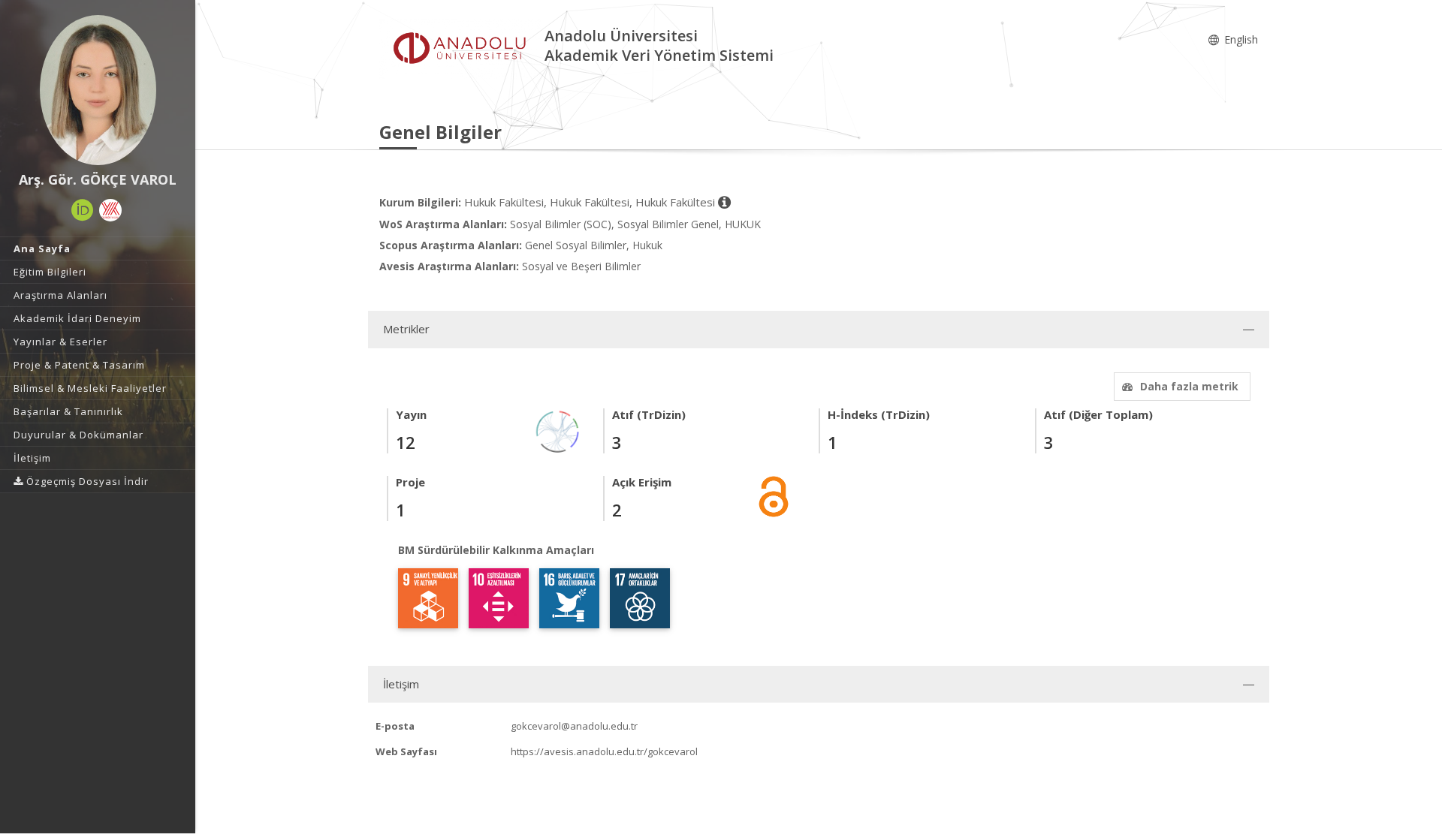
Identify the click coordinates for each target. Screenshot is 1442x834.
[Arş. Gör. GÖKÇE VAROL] (97, 90)
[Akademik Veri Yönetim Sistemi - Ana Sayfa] (462, 48)
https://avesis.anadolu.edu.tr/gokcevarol (604, 751)
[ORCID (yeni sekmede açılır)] (82, 210)
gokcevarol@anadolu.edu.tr (574, 726)
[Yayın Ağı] (558, 430)
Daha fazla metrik (1189, 386)
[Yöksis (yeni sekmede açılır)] (110, 210)
